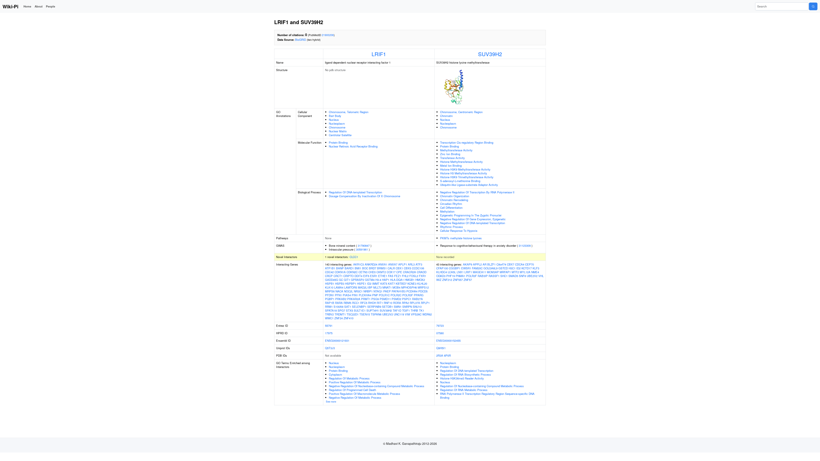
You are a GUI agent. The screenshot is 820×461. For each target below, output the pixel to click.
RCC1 (355, 303)
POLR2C (396, 295)
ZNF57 (468, 280)
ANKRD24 (371, 264)
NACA (339, 291)
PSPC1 (406, 299)
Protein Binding (338, 142)
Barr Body (335, 116)
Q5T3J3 (330, 348)
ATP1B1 (330, 268)
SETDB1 (387, 307)
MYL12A (525, 272)
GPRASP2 (357, 280)
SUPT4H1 (372, 310)
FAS (390, 276)
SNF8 (522, 276)
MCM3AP (493, 272)
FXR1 (422, 276)
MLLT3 (377, 287)
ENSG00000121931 (337, 340)
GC (341, 280)
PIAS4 (347, 295)
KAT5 (383, 284)
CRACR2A (409, 272)
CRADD (421, 272)
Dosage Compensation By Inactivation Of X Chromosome (364, 196)
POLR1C (384, 295)
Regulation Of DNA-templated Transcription (355, 192)
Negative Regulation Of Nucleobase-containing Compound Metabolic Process (376, 386)
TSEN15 (364, 314)
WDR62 (427, 314)
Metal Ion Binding (451, 165)
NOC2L (348, 291)
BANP (340, 268)
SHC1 (504, 276)
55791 (328, 326)
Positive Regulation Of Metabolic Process (355, 382)
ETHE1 (382, 276)
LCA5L (452, 272)
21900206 (328, 35)
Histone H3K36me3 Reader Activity (462, 378)
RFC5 (363, 303)
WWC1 (329, 318)
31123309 (525, 246)
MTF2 (515, 272)
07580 (440, 333)
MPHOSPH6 (409, 287)
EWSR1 (466, 268)
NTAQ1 (377, 291)
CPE (399, 272)
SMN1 (397, 307)
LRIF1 (379, 54)
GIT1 (347, 280)
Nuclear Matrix (338, 131)
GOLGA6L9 (490, 268)
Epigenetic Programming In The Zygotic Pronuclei (470, 215)
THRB (414, 310)
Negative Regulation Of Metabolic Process (355, 397)
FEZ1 (397, 276)
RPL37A (415, 303)
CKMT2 (381, 272)
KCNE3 (411, 284)
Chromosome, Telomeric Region (348, 112)
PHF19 (450, 276)
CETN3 (363, 272)
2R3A (439, 355)
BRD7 (372, 268)
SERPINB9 (374, 307)
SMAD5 (513, 276)
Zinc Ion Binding (450, 154)
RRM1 (329, 307)
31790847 (364, 246)
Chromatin (446, 116)
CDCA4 (519, 264)
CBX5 (407, 268)
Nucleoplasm (337, 123)
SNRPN (407, 307)
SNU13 (417, 307)
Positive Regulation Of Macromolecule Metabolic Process (364, 394)
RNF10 (388, 303)
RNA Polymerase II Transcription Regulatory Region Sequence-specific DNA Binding (487, 396)
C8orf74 (501, 264)
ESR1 (373, 276)
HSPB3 (339, 284)
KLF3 (536, 268)
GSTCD (503, 268)
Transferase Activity (452, 158)
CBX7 (510, 264)
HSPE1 (361, 284)
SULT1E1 (360, 310)
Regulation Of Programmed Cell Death (352, 390)
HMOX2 (420, 280)
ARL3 (411, 264)
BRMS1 (382, 268)
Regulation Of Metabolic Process (349, 378)
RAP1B (329, 303)
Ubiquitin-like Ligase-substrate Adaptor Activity (469, 185)
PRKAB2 (340, 299)
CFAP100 (442, 268)
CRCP (329, 276)
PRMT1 (365, 299)
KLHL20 (422, 284)
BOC (365, 268)
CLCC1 (354, 257)
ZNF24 (338, 318)
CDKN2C (352, 272)
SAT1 (347, 307)
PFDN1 (329, 295)
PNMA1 (460, 276)
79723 (440, 326)
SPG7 (341, 310)
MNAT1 (387, 287)
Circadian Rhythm (451, 204)
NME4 (535, 272)
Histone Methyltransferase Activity (461, 162)
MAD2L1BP (365, 287)
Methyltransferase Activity (456, 150)
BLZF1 (491, 264)
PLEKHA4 (365, 295)
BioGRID (300, 40)
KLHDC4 (441, 272)
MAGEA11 (479, 272)
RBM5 (347, 303)
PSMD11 (385, 299)
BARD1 (349, 268)
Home (27, 6)
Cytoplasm (335, 374)
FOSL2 (413, 276)
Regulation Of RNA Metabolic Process (464, 390)
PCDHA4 (411, 291)
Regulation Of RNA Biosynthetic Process (465, 374)
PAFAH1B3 (399, 291)
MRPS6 (330, 291)
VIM (407, 314)
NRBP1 (368, 291)
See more (331, 401)
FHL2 (405, 276)
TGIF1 (406, 310)
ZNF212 (447, 280)
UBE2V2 (387, 314)
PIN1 (355, 295)
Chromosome (337, 127)
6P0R (447, 355)
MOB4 (396, 287)
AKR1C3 (358, 264)
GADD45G (331, 280)
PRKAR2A (353, 299)
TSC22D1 (353, 314)
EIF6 (366, 276)
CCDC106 (418, 268)
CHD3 (372, 272)
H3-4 (378, 280)
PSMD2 (396, 299)
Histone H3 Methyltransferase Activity (463, 173)
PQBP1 (329, 299)
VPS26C (416, 314)
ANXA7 (392, 264)
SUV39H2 (490, 54)
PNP (375, 295)
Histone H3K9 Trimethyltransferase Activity (466, 177)
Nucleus (334, 120)
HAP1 (385, 280)
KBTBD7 (401, 284)
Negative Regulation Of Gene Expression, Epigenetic (473, 219)
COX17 (391, 272)
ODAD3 (440, 276)
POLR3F (407, 295)
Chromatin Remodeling (454, 200)
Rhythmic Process (451, 227)
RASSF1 (494, 276)
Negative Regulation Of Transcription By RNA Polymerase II (477, 192)
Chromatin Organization (454, 196)
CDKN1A (340, 272)
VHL (541, 276)
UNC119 (399, 314)
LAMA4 (338, 287)
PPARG (418, 295)
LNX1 (460, 272)
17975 (328, 333)
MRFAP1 (505, 272)
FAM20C (477, 268)
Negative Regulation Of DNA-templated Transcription (472, 223)
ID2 (369, 284)
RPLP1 (425, 303)
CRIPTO (348, 276)
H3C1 (512, 268)
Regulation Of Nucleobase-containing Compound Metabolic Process (482, 386)
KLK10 (329, 287)
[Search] (813, 6)
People (50, 6)
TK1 (421, 310)
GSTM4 (370, 280)
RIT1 (380, 303)
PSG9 (375, 299)
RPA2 (405, 303)
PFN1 (338, 295)
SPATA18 (331, 310)
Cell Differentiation (451, 208)
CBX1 (399, 268)
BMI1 (358, 268)
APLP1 (402, 264)
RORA (397, 303)
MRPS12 (423, 287)
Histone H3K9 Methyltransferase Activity (465, 169)
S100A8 (338, 307)
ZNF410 (348, 318)
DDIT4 (358, 276)
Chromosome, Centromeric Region (461, 112)
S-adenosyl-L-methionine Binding (460, 181)
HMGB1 (409, 280)
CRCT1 (338, 276)
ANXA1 (382, 264)
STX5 (349, 310)
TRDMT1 (340, 314)
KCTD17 (526, 268)
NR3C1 (358, 291)
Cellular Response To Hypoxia (458, 231)
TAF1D (397, 310)
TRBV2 (329, 314)
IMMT (375, 284)
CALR (391, 268)
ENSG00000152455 (448, 340)
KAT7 (391, 284)
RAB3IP (483, 276)
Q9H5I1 (441, 348)
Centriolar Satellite (340, 135)
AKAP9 (467, 264)
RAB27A (417, 299)
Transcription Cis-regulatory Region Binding (466, 142)
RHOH (372, 303)
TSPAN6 (376, 314)
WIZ (438, 280)
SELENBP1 (359, 307)
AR (484, 264)
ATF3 (419, 264)
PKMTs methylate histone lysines (461, 238)
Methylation (447, 211)
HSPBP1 (350, 284)
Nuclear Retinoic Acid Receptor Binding (353, 146)
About (38, 6)
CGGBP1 (454, 268)
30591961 (362, 249)
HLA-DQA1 (397, 280)
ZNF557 (458, 280)
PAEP (387, 291)
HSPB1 (329, 284)
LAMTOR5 (350, 287)
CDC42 (329, 272)
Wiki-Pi (10, 6)
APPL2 (477, 264)
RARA (339, 303)
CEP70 (529, 264)
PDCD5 (423, 291)
